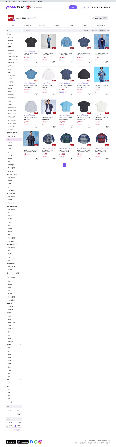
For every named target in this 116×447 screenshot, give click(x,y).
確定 (19, 414)
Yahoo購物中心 (15, 7)
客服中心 (77, 443)
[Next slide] (37, 42)
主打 (13, 25)
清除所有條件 (17, 430)
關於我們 (84, 443)
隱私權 (102, 443)
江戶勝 (72, 25)
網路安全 (96, 443)
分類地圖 (108, 443)
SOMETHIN (86, 25)
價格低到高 (94, 30)
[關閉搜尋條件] (31, 7)
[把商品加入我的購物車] (36, 62)
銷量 (108, 30)
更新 (109, 441)
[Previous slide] (24, 42)
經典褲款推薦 (101, 25)
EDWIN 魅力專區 (100, 18)
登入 (84, 7)
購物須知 (90, 443)
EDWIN (57, 25)
